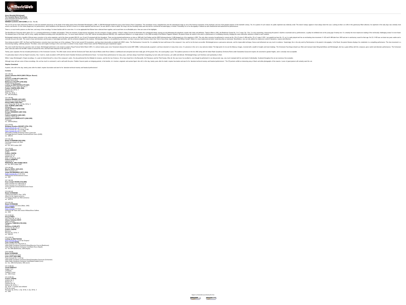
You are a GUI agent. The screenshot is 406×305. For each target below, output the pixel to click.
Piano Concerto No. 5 (11, 240)
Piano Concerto (9, 205)
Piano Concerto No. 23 (12, 131)
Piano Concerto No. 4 (11, 174)
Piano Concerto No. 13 (12, 128)
